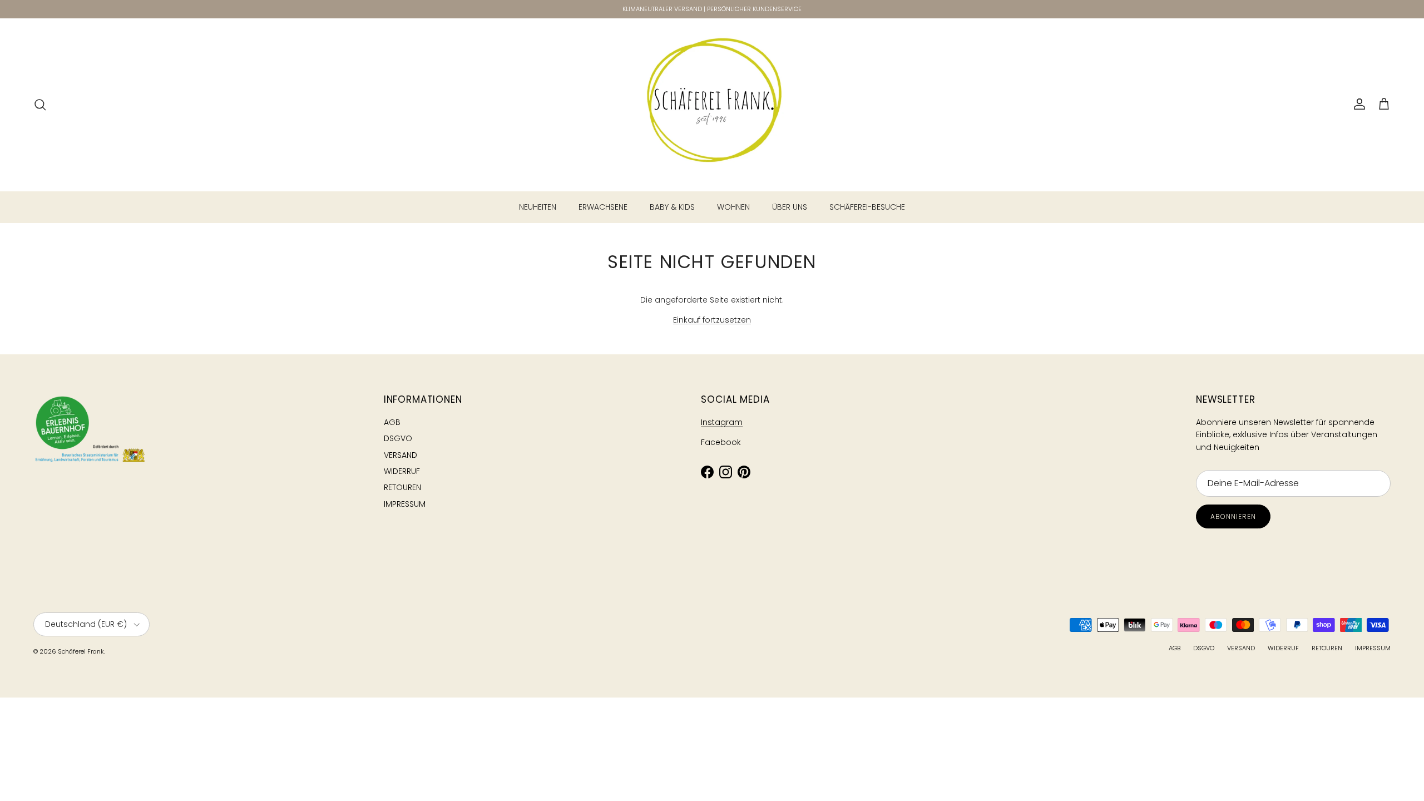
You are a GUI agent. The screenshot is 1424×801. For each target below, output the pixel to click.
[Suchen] (40, 104)
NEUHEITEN (537, 206)
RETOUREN (402, 487)
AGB (392, 422)
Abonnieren (1233, 516)
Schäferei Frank (81, 651)
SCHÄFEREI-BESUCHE (867, 206)
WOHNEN (733, 206)
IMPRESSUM (405, 504)
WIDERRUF (402, 471)
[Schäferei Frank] (712, 104)
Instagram (722, 422)
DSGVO (398, 438)
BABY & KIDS (672, 206)
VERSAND (400, 455)
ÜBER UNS (789, 206)
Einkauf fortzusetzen (712, 319)
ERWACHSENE (602, 206)
